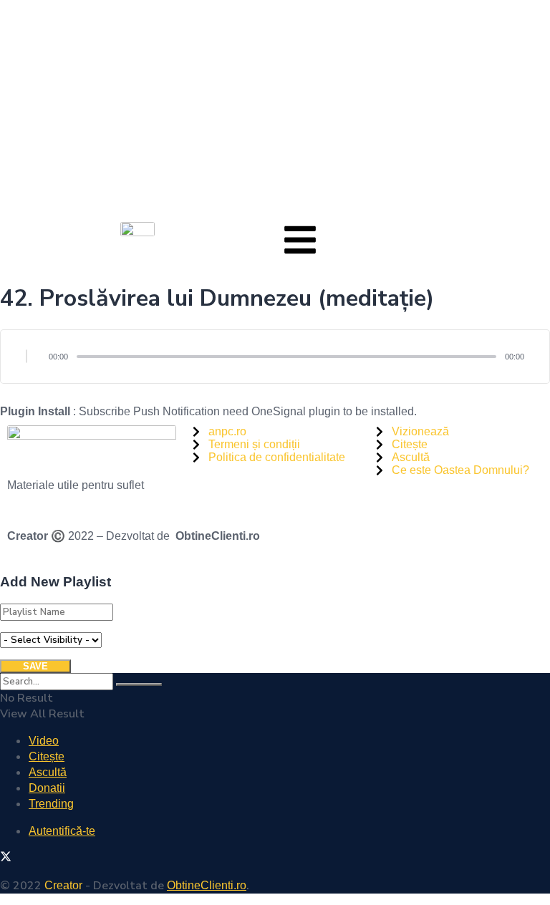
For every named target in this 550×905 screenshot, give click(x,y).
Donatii (47, 788)
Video (44, 741)
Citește (46, 756)
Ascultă (48, 772)
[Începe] (26, 356)
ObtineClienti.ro (217, 536)
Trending (51, 804)
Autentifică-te (62, 831)
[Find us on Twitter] (5, 858)
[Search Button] (139, 684)
